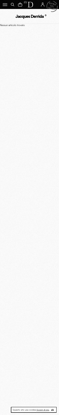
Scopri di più (42, 409)
